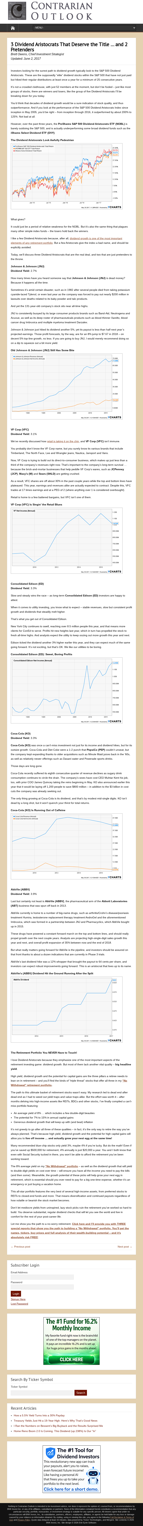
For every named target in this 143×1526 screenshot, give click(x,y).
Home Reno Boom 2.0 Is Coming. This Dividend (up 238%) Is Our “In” (55, 1431)
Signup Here (18, 1299)
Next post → (125, 1246)
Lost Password (19, 1303)
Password (16, 1282)
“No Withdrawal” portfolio (61, 1166)
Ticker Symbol (19, 1386)
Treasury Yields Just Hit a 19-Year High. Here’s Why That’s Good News (55, 1420)
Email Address (19, 1272)
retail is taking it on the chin (63, 441)
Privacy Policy (24, 1520)
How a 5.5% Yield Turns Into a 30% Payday (39, 1415)
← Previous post (20, 1246)
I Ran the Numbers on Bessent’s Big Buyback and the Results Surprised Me (58, 1425)
